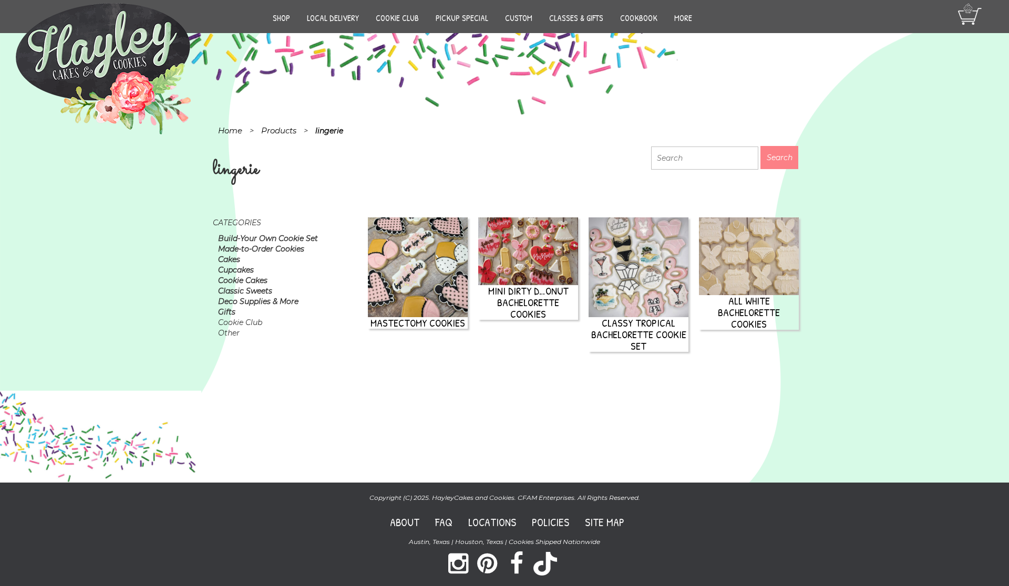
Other (229, 333)
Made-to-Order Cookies (261, 249)
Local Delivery (333, 18)
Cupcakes (236, 270)
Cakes (229, 259)
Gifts (226, 312)
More (683, 18)
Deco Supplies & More (258, 301)
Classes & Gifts (576, 18)
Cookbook (638, 18)
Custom (518, 18)
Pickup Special (462, 18)
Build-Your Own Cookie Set (268, 238)
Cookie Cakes (242, 280)
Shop (281, 18)
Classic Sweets (245, 291)
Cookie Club (397, 18)
